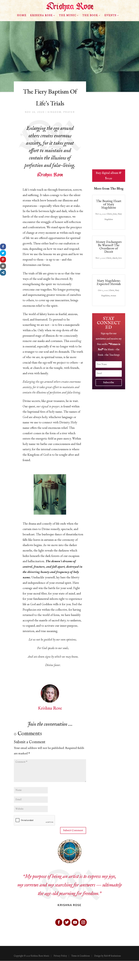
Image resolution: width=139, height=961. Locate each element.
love (120, 258)
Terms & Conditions (80, 956)
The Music (67, 15)
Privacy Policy (60, 956)
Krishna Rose (41, 15)
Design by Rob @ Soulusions (107, 956)
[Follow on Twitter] (66, 922)
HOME (21, 15)
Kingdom (54, 112)
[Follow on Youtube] (75, 922)
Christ (109, 214)
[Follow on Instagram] (83, 922)
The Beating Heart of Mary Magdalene (108, 204)
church (114, 258)
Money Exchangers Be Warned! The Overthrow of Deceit (109, 247)
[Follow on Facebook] (58, 922)
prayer (69, 112)
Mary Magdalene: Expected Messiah (109, 282)
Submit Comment (73, 830)
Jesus (115, 214)
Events (110, 15)
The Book (90, 15)
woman (113, 295)
